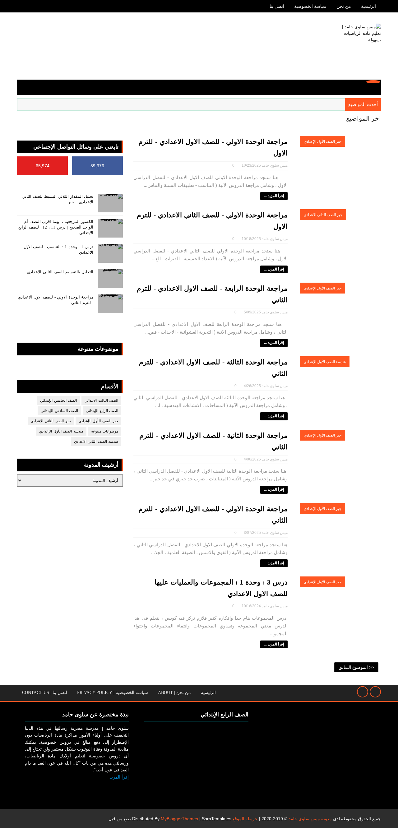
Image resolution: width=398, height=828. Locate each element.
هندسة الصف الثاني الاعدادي (96, 441)
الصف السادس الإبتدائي (59, 411)
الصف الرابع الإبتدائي (102, 411)
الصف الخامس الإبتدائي (58, 400)
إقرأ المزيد (119, 777)
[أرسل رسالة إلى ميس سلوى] (362, 691)
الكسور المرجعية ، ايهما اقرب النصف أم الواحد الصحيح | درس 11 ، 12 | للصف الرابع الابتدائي (56, 227)
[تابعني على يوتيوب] (107, 786)
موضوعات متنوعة (104, 431)
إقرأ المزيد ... (274, 196)
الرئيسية (368, 6)
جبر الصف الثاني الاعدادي (323, 215)
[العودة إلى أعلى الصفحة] (375, 691)
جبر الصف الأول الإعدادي (322, 141)
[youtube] (21, 6)
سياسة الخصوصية (310, 6)
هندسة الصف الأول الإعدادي (325, 362)
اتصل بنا (277, 6)
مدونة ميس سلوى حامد (310, 818)
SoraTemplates (216, 818)
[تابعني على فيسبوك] (122, 786)
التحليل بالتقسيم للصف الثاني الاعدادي (60, 272)
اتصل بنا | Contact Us (44, 692)
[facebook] (32, 6)
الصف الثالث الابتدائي (101, 400)
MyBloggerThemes (179, 818)
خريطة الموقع (245, 818)
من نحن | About (174, 692)
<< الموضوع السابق (356, 667)
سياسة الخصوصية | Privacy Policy (112, 692)
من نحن (343, 6)
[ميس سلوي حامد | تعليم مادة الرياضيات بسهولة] (357, 47)
